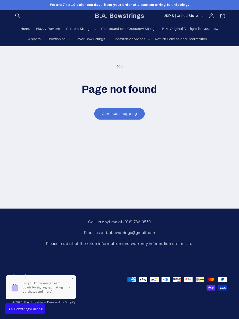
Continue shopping (119, 114)
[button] (17, 16)
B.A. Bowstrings (35, 302)
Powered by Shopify (61, 302)
